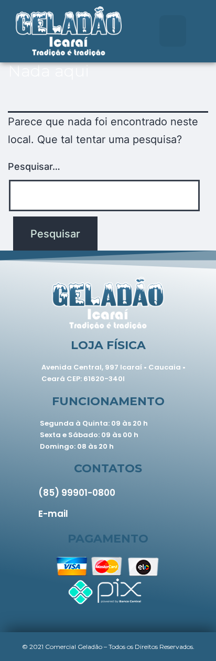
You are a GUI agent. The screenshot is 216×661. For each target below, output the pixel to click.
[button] (172, 31)
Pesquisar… (34, 166)
